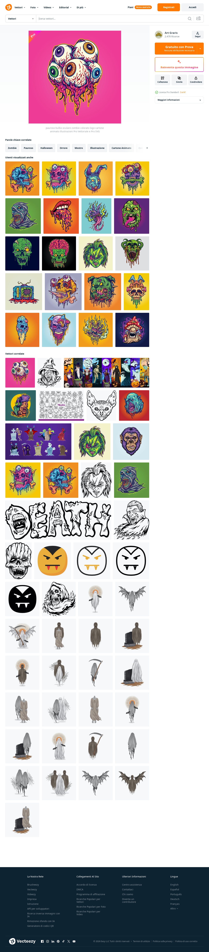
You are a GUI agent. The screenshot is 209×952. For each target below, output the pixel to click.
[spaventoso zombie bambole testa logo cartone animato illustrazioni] (96, 253)
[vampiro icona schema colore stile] (92, 560)
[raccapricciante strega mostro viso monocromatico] (49, 373)
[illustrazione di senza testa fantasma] (96, 709)
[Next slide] (144, 148)
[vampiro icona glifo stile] (22, 599)
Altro (173, 908)
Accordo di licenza (86, 884)
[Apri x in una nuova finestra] (68, 941)
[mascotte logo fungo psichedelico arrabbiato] (132, 330)
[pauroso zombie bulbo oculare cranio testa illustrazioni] (132, 178)
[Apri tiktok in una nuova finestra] (63, 941)
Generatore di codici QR (40, 925)
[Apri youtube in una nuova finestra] (74, 941)
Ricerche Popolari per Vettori (88, 900)
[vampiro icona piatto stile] (52, 560)
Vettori (18, 7)
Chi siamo (127, 894)
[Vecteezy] (8, 7)
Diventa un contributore (129, 900)
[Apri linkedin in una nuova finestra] (53, 941)
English (174, 884)
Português (176, 894)
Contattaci (127, 889)
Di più (80, 7)
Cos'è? (183, 92)
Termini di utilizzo (141, 941)
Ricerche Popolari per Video (88, 913)
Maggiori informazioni (169, 100)
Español (174, 889)
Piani (130, 7)
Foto (33, 7)
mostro (79, 148)
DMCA (79, 889)
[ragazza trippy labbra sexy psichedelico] (61, 216)
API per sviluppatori (38, 908)
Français (175, 903)
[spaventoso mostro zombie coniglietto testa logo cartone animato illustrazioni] (96, 178)
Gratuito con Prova (179, 48)
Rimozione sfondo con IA (41, 921)
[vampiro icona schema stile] (131, 560)
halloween (46, 148)
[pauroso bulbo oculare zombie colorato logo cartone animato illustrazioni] (20, 373)
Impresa (32, 899)
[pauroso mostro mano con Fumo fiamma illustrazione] (96, 216)
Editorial (64, 7)
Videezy (31, 894)
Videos (47, 7)
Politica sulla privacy (162, 941)
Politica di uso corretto (186, 941)
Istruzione (32, 903)
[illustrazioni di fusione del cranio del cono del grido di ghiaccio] (22, 330)
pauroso (28, 148)
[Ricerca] (190, 19)
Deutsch (174, 899)
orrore (63, 148)
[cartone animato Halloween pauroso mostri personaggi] (106, 373)
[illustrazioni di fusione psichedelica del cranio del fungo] (136, 291)
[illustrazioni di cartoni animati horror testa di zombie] (131, 216)
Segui (198, 36)
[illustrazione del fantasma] (95, 599)
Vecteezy (32, 889)
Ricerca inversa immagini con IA (43, 915)
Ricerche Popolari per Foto (91, 906)
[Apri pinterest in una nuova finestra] (58, 941)
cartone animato (121, 148)
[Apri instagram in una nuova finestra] (47, 941)
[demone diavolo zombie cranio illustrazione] (132, 253)
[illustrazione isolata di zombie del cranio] (22, 253)
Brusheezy (33, 884)
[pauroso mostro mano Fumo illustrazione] (96, 330)
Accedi (192, 7)
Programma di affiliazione (90, 894)
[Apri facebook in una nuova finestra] (42, 941)
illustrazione (97, 148)
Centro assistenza (132, 884)
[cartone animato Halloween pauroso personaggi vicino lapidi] (38, 441)
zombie (12, 148)
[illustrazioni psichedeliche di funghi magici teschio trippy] (59, 330)
